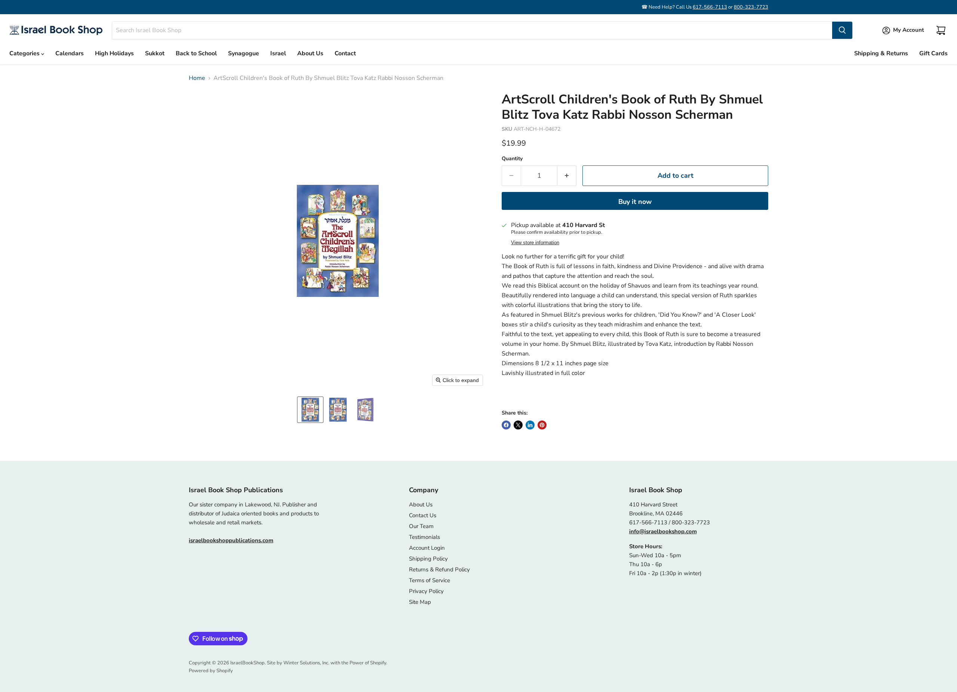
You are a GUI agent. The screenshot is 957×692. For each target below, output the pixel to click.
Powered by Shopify (211, 670)
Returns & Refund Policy (439, 569)
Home (197, 78)
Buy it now (635, 201)
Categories (25, 53)
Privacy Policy (426, 591)
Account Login (427, 548)
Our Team (421, 526)
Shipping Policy (428, 558)
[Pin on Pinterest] (542, 425)
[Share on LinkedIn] (530, 425)
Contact (345, 53)
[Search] (842, 30)
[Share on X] (518, 425)
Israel (278, 53)
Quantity (512, 159)
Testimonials (424, 537)
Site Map (420, 602)
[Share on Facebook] (506, 425)
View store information (535, 242)
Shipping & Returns (881, 53)
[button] (310, 409)
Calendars (69, 53)
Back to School (196, 53)
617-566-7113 (710, 7)
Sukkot (154, 53)
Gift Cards (933, 53)
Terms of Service (429, 580)
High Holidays (114, 53)
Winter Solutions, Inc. (306, 663)
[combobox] (472, 30)
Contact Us (422, 515)
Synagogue (243, 53)
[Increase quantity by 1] (566, 175)
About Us (310, 53)
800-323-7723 (751, 7)
